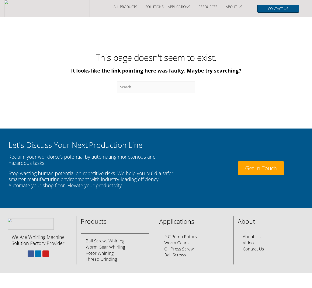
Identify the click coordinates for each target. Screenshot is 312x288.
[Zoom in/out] (6, 277)
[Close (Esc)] (47, 277)
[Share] (34, 277)
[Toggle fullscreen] (20, 277)
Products (94, 221)
